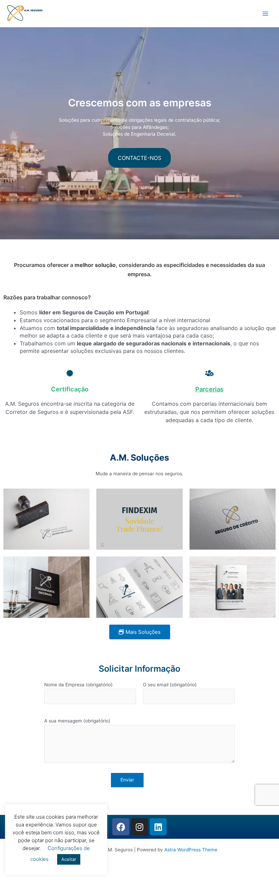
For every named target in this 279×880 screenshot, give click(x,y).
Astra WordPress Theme (190, 849)
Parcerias (209, 389)
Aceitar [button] (68, 859)
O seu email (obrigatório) (170, 684)
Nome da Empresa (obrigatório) (78, 684)
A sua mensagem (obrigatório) (77, 721)
